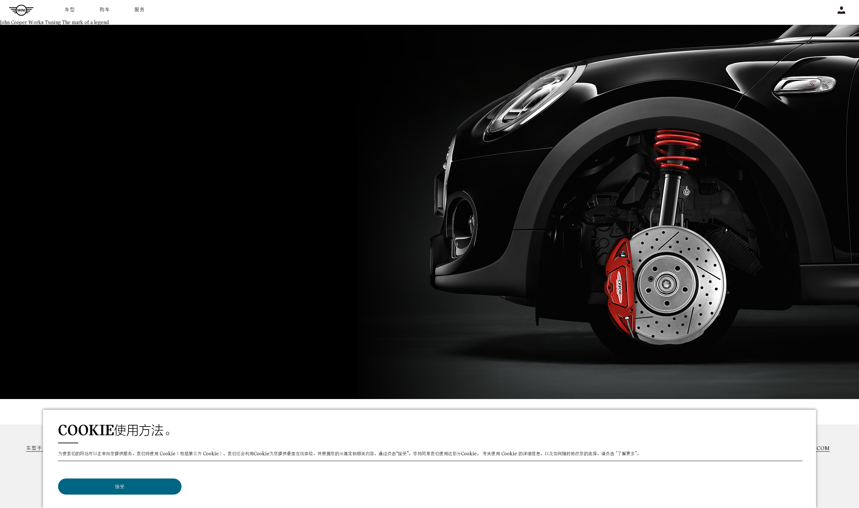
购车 (105, 10)
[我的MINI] (841, 10)
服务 (140, 10)
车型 (70, 10)
